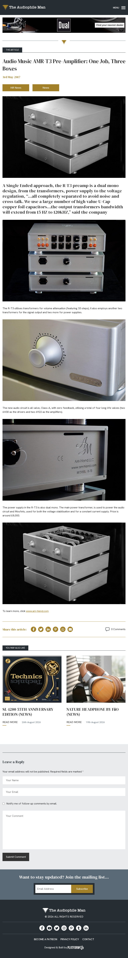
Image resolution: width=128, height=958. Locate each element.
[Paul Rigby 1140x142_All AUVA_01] (64, 25)
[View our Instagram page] (64, 928)
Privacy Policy (69, 939)
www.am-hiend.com (37, 611)
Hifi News (15, 87)
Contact (88, 939)
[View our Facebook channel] (49, 928)
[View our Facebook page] (42, 928)
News (45, 87)
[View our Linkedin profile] (86, 928)
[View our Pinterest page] (71, 928)
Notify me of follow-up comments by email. (31, 803)
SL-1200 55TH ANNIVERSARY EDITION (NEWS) (27, 712)
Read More (10, 722)
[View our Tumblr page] (78, 928)
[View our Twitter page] (56, 928)
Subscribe (82, 889)
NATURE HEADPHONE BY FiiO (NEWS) (92, 712)
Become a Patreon (45, 939)
